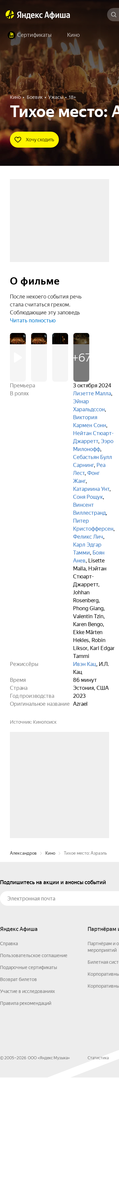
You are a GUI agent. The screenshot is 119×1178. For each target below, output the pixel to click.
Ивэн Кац (84, 664)
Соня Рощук (88, 497)
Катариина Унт (91, 489)
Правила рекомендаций (25, 1103)
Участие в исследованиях (27, 1091)
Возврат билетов (18, 1079)
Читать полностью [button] (33, 320)
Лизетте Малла (92, 393)
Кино (50, 953)
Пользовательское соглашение (33, 1056)
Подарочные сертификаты (28, 1068)
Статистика (98, 1158)
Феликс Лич (88, 537)
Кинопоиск (45, 722)
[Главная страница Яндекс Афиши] (10, 14)
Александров (23, 953)
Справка (9, 1044)
